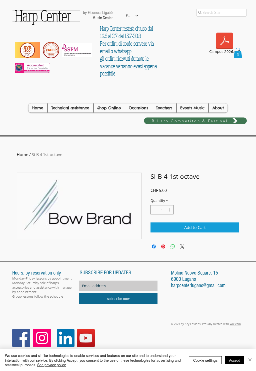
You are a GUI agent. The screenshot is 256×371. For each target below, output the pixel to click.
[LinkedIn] (65, 338)
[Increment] (169, 209)
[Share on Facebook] (154, 246)
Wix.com (235, 324)
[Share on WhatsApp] (173, 246)
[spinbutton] (162, 209)
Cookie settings (205, 360)
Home (22, 154)
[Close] (250, 360)
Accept (234, 360)
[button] (238, 53)
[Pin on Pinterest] (163, 246)
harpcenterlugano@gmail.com (198, 285)
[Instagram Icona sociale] (42, 338)
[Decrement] (154, 209)
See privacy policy (51, 364)
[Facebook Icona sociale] (21, 338)
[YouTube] (86, 338)
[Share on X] (182, 246)
